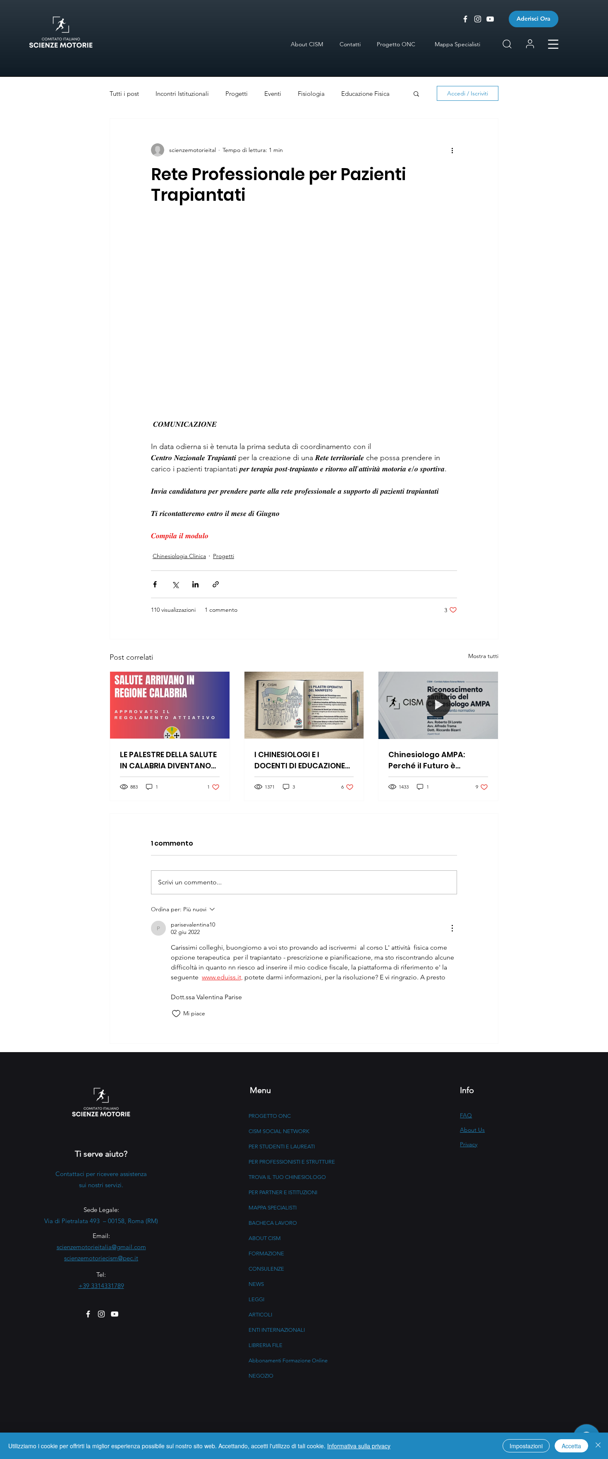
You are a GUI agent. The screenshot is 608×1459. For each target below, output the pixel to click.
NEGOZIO (261, 1376)
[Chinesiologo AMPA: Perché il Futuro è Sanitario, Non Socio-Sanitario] (438, 705)
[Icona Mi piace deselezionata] (176, 1014)
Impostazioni (526, 1446)
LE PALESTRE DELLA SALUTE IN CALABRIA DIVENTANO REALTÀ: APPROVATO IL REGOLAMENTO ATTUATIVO (168, 760)
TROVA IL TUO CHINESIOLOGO (287, 1177)
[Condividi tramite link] (216, 584)
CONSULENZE (266, 1269)
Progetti (236, 93)
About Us (472, 1129)
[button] (553, 44)
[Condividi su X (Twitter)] (175, 584)
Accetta (571, 1446)
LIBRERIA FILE (265, 1345)
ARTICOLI (260, 1315)
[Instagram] (101, 1314)
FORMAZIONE (266, 1253)
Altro (348, 93)
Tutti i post (124, 93)
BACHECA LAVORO (273, 1223)
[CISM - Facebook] (465, 19)
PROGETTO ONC (270, 1116)
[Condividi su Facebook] (155, 584)
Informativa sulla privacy (358, 1446)
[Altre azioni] (452, 150)
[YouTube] (114, 1314)
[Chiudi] (598, 1445)
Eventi (272, 93)
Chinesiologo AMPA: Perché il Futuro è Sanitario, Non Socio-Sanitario (429, 760)
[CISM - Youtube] (490, 19)
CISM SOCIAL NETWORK (279, 1131)
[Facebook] (88, 1314)
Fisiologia (311, 93)
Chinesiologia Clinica (179, 556)
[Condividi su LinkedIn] (195, 584)
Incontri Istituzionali (182, 93)
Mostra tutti (483, 656)
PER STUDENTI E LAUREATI (282, 1146)
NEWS (256, 1284)
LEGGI (256, 1299)
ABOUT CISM (265, 1238)
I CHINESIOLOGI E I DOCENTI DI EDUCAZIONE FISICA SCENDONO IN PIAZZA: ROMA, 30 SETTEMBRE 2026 (299, 760)
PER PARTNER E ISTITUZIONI (283, 1192)
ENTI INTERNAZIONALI (277, 1330)
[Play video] (304, 311)
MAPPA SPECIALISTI (273, 1208)
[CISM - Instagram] (477, 19)
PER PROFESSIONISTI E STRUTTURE (292, 1162)
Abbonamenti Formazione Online (288, 1360)
